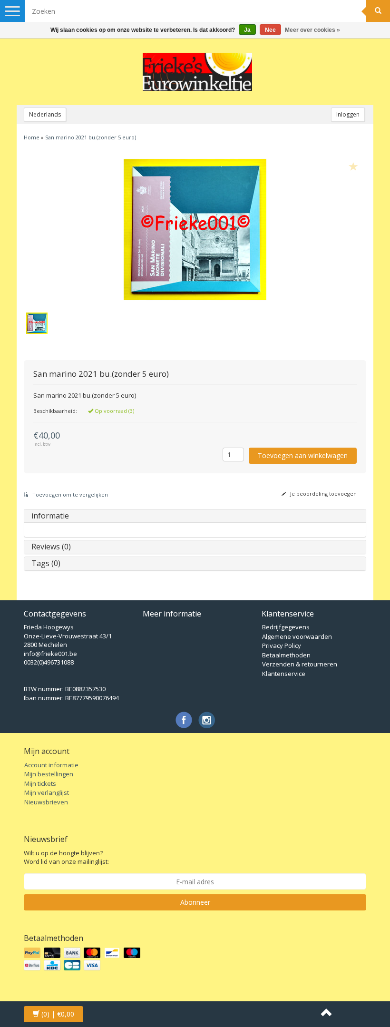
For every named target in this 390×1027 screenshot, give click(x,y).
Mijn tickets (40, 783)
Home (31, 137)
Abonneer (195, 902)
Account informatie (51, 765)
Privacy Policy (281, 645)
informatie (50, 515)
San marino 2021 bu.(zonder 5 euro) (90, 137)
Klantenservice (283, 673)
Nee (270, 30)
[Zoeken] (378, 11)
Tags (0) (45, 563)
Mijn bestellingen (48, 774)
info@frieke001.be (50, 653)
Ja (247, 30)
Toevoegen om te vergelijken (69, 494)
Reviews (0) (51, 546)
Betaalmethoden (286, 655)
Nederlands (45, 114)
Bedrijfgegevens (286, 627)
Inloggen (348, 114)
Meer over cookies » (312, 30)
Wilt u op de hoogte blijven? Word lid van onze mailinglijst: (66, 857)
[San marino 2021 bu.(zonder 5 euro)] (195, 229)
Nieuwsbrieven (46, 802)
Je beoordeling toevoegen (323, 493)
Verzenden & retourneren (299, 664)
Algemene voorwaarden (297, 636)
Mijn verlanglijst (46, 792)
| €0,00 (57, 1013)
